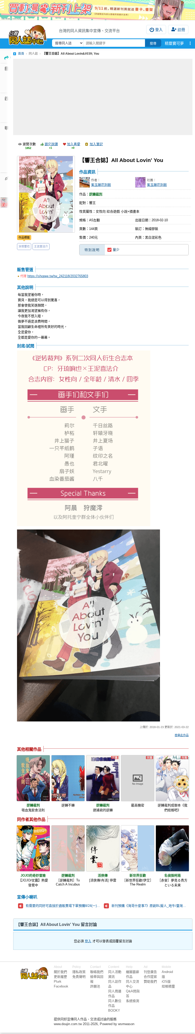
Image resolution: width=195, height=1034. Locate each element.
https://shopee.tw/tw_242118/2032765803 (57, 276)
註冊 (181, 29)
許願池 (95, 986)
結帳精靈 (168, 986)
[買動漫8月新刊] (97, 10)
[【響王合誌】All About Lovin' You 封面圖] (46, 194)
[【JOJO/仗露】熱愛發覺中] (33, 848)
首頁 (21, 53)
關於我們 (60, 972)
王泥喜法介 (41, 246)
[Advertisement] (103, 96)
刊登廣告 (150, 972)
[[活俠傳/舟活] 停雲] (103, 848)
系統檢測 (132, 1001)
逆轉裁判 (95, 194)
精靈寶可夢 (174, 43)
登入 (159, 29)
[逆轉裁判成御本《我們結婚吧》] (172, 778)
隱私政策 (79, 972)
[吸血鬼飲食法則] (33, 778)
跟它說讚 (51, 144)
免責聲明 (79, 977)
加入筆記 (96, 144)
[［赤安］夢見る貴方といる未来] (172, 848)
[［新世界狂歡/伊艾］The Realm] (137, 848)
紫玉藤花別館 (101, 185)
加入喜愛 (73, 144)
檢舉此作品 (182, 735)
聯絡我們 (96, 972)
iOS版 (166, 981)
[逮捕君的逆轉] (103, 778)
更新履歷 (60, 977)
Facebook (61, 986)
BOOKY (114, 1010)
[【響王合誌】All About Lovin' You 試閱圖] (83, 438)
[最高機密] (137, 778)
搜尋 (153, 43)
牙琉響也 (24, 246)
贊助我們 (150, 981)
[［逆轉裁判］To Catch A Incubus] (68, 848)
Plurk (57, 981)
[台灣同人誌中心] (27, 34)
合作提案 (150, 977)
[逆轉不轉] (68, 778)
